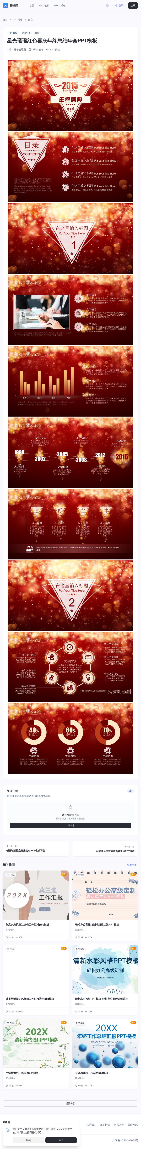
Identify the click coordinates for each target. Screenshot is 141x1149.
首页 (31, 5)
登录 (120, 5)
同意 (61, 1140)
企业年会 (26, 33)
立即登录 (70, 825)
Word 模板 (60, 5)
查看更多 (132, 864)
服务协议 (105, 1124)
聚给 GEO (133, 1124)
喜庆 (37, 33)
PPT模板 (18, 19)
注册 (133, 5)
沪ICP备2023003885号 (125, 1140)
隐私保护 (119, 1124)
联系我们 (91, 1124)
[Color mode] (107, 5)
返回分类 (70, 1103)
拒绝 (28, 1140)
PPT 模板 (44, 5)
